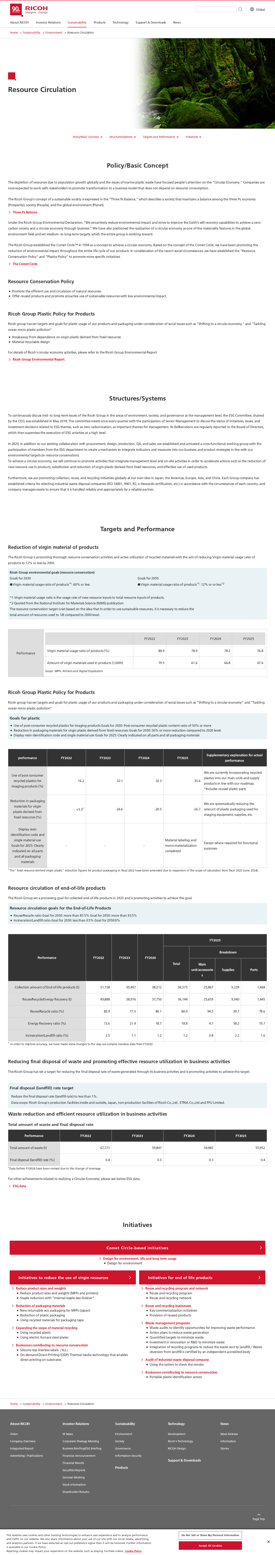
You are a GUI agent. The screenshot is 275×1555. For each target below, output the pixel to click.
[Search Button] (240, 9)
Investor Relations (76, 1424)
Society (119, 1441)
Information (228, 1441)
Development (176, 1434)
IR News (68, 1434)
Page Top (259, 1519)
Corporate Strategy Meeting (81, 1441)
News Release (229, 1434)
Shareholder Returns (76, 1492)
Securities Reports (74, 1470)
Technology (176, 1424)
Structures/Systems (121, 137)
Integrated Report (21, 1448)
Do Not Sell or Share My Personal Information (210, 1535)
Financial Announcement (79, 1456)
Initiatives (192, 137)
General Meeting (74, 1477)
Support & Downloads (184, 1460)
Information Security (128, 1456)
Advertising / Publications (26, 1456)
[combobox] (216, 9)
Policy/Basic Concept (86, 137)
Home (14, 32)
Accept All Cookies (210, 1545)
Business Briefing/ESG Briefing (82, 1448)
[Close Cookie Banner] (268, 1541)
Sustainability (31, 32)
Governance (123, 1448)
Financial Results (73, 1463)
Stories (224, 1448)
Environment (53, 32)
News (224, 1424)
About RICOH (20, 1424)
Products (121, 1467)
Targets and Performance (159, 137)
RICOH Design (177, 1448)
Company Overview (22, 1441)
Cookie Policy (133, 1550)
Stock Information (74, 1484)
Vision (14, 1434)
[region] (137, 1542)
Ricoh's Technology (180, 1441)
